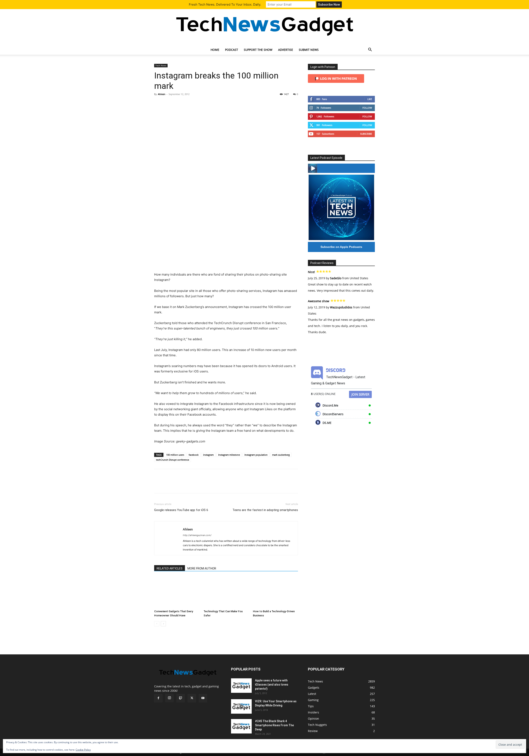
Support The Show (258, 50)
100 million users (175, 454)
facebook (194, 454)
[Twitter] (168, 103)
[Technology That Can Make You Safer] (226, 592)
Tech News (160, 65)
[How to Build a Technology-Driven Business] (275, 592)
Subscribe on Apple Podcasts (341, 246)
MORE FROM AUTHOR (201, 568)
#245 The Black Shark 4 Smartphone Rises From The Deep (274, 725)
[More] (196, 103)
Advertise (285, 50)
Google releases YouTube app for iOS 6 (181, 510)
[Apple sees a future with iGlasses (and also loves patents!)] (241, 685)
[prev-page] (156, 623)
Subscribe (366, 133)
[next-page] (163, 623)
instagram (208, 454)
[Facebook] (158, 103)
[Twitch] (180, 698)
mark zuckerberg (281, 454)
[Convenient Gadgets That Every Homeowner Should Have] (176, 592)
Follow (367, 107)
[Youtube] (203, 698)
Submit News (309, 50)
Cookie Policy (83, 749)
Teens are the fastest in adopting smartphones (265, 510)
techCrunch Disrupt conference (172, 459)
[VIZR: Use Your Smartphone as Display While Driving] (241, 706)
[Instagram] (169, 698)
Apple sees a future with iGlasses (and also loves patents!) (271, 684)
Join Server (360, 394)
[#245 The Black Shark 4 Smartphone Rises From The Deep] (241, 726)
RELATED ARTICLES (169, 568)
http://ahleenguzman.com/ (197, 535)
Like (369, 99)
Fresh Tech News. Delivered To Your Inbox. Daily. (225, 4)
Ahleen (161, 94)
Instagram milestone (229, 454)
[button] (370, 50)
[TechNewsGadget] (264, 25)
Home (215, 50)
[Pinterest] (177, 103)
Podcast (231, 50)
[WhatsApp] (187, 103)
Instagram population (256, 454)
